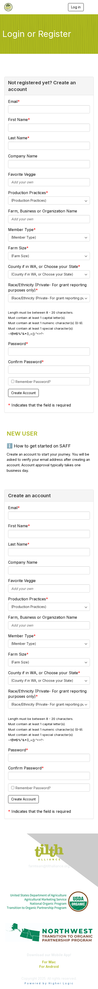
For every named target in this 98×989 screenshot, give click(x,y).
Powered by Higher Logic (49, 983)
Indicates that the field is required (41, 405)
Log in (76, 7)
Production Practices (27, 192)
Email (13, 101)
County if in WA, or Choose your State (43, 266)
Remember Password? (33, 382)
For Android (49, 966)
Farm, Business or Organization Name (42, 211)
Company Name (22, 156)
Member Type (21, 229)
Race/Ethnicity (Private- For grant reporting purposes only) (47, 287)
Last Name (17, 138)
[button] (23, 393)
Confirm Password (25, 361)
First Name (18, 119)
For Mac (49, 962)
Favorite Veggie (22, 174)
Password (17, 343)
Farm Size (17, 248)
